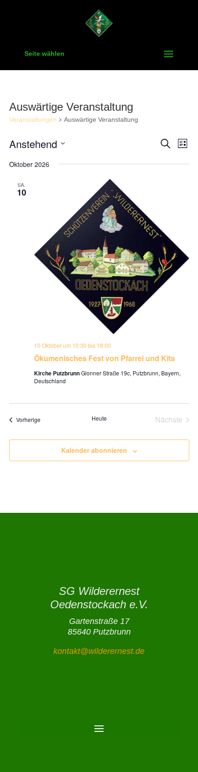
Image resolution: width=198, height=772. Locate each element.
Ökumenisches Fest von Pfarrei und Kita (104, 358)
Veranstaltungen (33, 119)
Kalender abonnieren (94, 450)
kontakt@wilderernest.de (99, 651)
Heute (99, 418)
